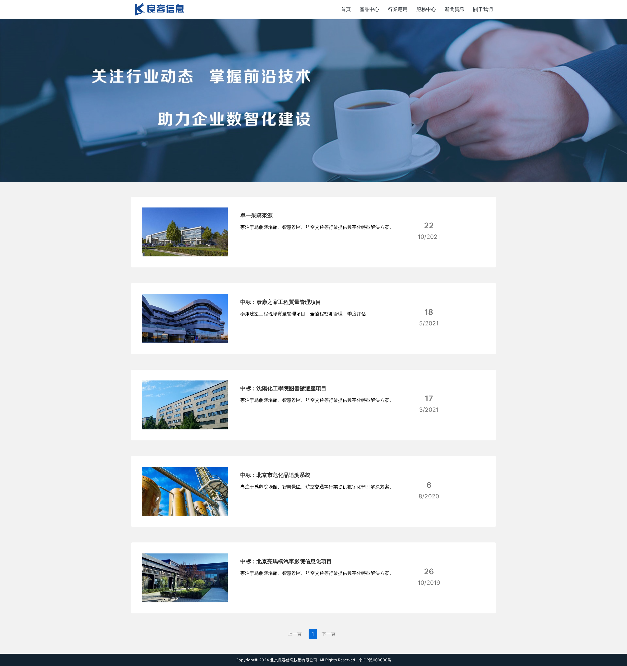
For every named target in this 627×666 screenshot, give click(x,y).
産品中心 (369, 9)
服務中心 (426, 9)
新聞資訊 (454, 9)
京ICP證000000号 (375, 659)
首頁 (346, 9)
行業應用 (398, 9)
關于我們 (483, 9)
